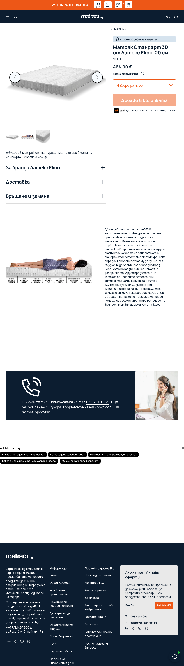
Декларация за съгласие (60, 615)
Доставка (18, 181)
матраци (34, 577)
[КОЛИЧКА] (176, 16)
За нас (54, 575)
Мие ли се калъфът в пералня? (80, 460)
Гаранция (91, 624)
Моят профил (94, 583)
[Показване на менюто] (7, 16)
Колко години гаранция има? (67, 454)
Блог (53, 644)
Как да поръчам (95, 590)
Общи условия (60, 583)
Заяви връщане (95, 617)
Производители (61, 636)
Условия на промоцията (59, 592)
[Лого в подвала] (19, 557)
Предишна (14, 77)
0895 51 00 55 (97, 401)
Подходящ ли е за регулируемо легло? (113, 454)
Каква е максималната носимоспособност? (29, 460)
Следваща (97, 77)
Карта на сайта (61, 651)
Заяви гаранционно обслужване (98, 634)
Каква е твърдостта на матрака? (23, 454)
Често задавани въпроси (96, 645)
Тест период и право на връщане (99, 607)
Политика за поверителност (61, 604)
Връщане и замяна (27, 196)
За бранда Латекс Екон (33, 167)
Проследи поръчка (98, 575)
